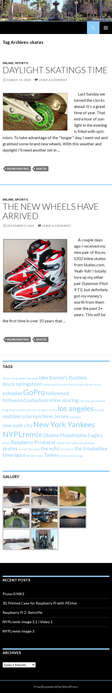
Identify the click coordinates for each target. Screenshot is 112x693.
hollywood (57, 393)
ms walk (100, 410)
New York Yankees (64, 424)
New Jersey (55, 416)
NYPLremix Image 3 (18, 631)
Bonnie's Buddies (68, 378)
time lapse (14, 455)
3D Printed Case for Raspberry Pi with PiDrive (40, 603)
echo (97, 384)
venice (64, 455)
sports (21, 63)
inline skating (18, 168)
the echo (50, 448)
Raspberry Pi (25, 442)
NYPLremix (22, 434)
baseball (32, 378)
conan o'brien (85, 384)
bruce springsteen (22, 384)
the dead (34, 449)
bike (43, 378)
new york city (17, 425)
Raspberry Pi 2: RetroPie (22, 612)
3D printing (10, 378)
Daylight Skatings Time (55, 70)
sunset (22, 449)
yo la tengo (76, 455)
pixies (6, 443)
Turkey (51, 455)
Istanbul (84, 401)
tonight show (35, 455)
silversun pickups (83, 443)
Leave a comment (53, 80)
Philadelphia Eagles (81, 435)
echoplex (12, 393)
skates (41, 168)
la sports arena (47, 410)
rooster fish (63, 443)
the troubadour (91, 448)
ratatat (47, 442)
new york (75, 417)
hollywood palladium (25, 400)
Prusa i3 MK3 (13, 594)
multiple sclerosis (22, 416)
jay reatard (98, 401)
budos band (50, 384)
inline (8, 63)
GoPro (34, 392)
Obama (51, 435)
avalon (22, 378)
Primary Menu (105, 28)
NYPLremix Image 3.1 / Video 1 (28, 622)
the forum (67, 449)
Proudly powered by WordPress (56, 687)
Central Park (66, 384)
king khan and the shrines (20, 410)
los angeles (76, 408)
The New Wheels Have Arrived (51, 211)
